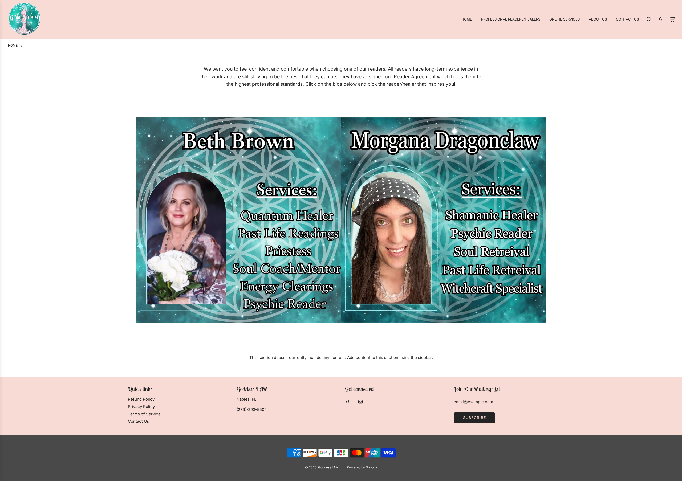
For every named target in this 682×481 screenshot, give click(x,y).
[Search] (649, 19)
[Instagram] (360, 402)
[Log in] (660, 19)
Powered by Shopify (362, 467)
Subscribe (474, 417)
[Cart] (672, 19)
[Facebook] (348, 402)
